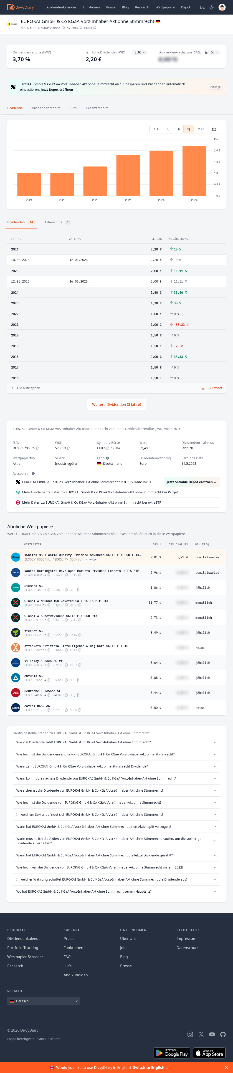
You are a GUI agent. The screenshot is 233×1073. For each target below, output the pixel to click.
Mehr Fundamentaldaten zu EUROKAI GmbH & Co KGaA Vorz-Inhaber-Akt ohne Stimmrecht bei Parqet (100, 492)
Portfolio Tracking (22, 947)
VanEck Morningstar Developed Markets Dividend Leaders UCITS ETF (81, 570)
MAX (201, 129)
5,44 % (155, 693)
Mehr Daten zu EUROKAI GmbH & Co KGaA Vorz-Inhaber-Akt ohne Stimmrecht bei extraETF (91, 502)
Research (15, 965)
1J (168, 129)
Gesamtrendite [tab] (97, 108)
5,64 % (155, 663)
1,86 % (155, 588)
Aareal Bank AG (37, 705)
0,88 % (155, 678)
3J (178, 129)
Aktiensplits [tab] (56, 222)
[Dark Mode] (212, 7)
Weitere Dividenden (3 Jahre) (116, 404)
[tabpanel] (116, 164)
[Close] (226, 1067)
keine (200, 648)
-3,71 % (181, 557)
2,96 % (155, 573)
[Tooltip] (107, 458)
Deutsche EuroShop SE (42, 690)
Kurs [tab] (73, 108)
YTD (156, 129)
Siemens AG (33, 585)
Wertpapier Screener (25, 956)
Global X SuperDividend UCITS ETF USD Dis (60, 615)
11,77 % (155, 603)
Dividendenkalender (61, 7)
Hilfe (68, 965)
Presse (126, 965)
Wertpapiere (165, 7)
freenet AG (33, 630)
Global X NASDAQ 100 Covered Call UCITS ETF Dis (66, 600)
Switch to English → (151, 1067)
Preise (111, 7)
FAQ (67, 956)
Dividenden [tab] (20, 222)
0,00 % (155, 708)
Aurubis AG (33, 675)
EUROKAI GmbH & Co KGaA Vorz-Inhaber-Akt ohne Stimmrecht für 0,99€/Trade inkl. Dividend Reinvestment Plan (89, 482)
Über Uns (128, 938)
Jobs (123, 947)
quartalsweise (207, 557)
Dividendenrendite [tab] (46, 108)
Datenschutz (187, 947)
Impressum (186, 938)
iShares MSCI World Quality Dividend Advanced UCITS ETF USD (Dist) (82, 554)
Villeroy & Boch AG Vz (43, 660)
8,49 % (155, 633)
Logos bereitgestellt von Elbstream (33, 1039)
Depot (185, 7)
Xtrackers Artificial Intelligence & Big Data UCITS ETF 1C (76, 645)
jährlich (202, 588)
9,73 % (155, 618)
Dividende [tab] (15, 108)
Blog (124, 956)
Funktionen (91, 7)
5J (188, 129)
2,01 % (155, 557)
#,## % (168, 59)
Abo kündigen (76, 974)
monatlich (203, 603)
